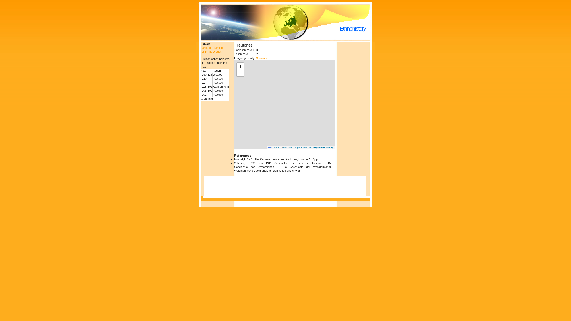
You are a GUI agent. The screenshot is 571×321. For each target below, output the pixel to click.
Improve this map (323, 147)
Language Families (212, 47)
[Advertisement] (356, 109)
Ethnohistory (353, 28)
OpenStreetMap (303, 147)
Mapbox (287, 147)
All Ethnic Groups (211, 51)
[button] (240, 66)
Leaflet (275, 147)
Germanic (262, 58)
